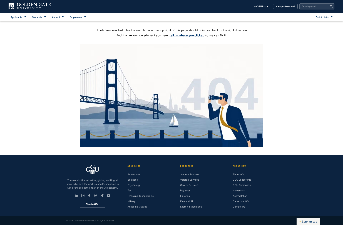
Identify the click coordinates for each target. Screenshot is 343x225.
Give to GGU (93, 204)
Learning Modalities (191, 206)
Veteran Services (189, 179)
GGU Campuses (242, 185)
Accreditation (240, 195)
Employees (76, 17)
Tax (129, 190)
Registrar (185, 190)
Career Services (189, 185)
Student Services (189, 174)
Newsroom (239, 190)
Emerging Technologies (141, 195)
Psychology (134, 185)
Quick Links (322, 17)
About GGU (239, 174)
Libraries (185, 195)
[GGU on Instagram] (83, 195)
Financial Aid (187, 201)
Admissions (134, 174)
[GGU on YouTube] (108, 195)
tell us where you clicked (187, 35)
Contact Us (239, 206)
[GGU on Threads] (96, 195)
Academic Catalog (137, 206)
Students (37, 17)
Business (133, 179)
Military (131, 201)
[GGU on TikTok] (102, 195)
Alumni (56, 17)
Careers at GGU (241, 201)
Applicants (16, 17)
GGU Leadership (242, 179)
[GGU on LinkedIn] (76, 195)
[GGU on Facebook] (89, 195)
